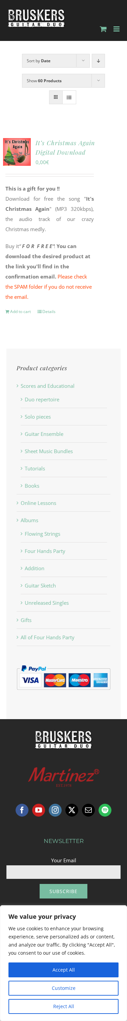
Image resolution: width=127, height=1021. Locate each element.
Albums (29, 520)
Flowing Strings (42, 533)
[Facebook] (22, 810)
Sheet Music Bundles (49, 451)
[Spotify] (105, 810)
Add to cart (20, 311)
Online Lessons (38, 503)
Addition (34, 568)
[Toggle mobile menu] (117, 28)
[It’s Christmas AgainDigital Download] (17, 152)
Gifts (26, 620)
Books (32, 485)
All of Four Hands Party (48, 637)
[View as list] (69, 97)
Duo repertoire (42, 399)
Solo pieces (38, 416)
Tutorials (35, 468)
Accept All (63, 970)
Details (49, 311)
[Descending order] (98, 61)
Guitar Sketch (40, 585)
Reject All (63, 1006)
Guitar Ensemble (44, 433)
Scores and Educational (48, 385)
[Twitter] (71, 810)
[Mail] (88, 810)
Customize (64, 988)
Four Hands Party (45, 551)
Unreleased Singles (47, 602)
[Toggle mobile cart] (103, 28)
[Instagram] (55, 810)
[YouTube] (38, 810)
